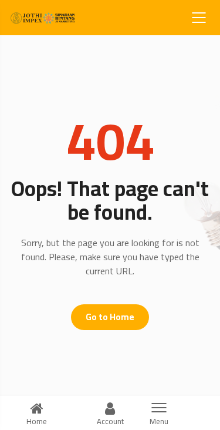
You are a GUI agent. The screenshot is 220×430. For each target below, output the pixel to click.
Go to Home (110, 316)
